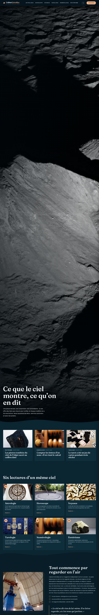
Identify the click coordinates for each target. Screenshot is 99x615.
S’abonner (91, 2)
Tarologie (54, 2)
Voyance (47, 2)
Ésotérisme (74, 2)
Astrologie (29, 2)
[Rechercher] (83, 2)
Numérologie (64, 2)
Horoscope (39, 2)
